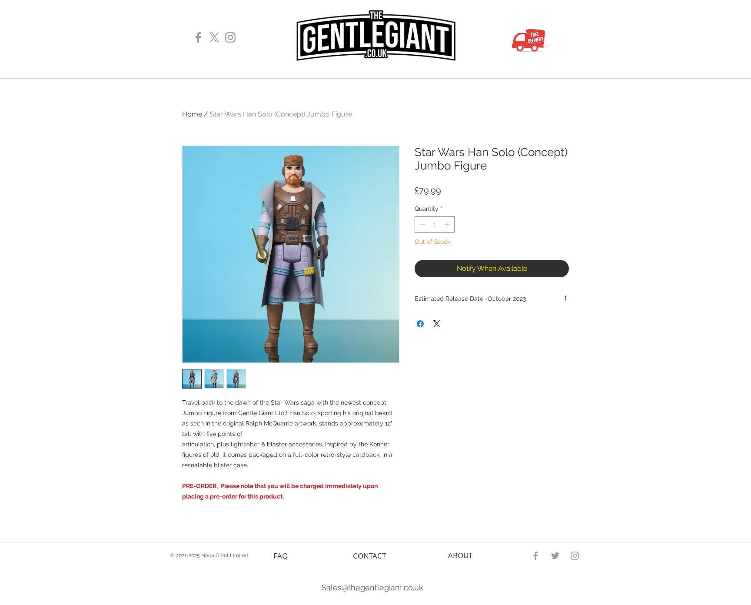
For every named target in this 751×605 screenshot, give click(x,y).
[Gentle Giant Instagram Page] (230, 37)
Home (192, 114)
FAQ (280, 556)
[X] (214, 37)
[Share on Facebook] (420, 324)
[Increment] (447, 224)
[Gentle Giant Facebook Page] (198, 37)
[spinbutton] (434, 224)
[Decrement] (421, 224)
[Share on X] (437, 324)
